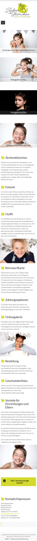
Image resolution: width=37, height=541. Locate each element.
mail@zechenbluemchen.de (10, 514)
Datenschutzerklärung (19, 539)
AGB (7, 539)
